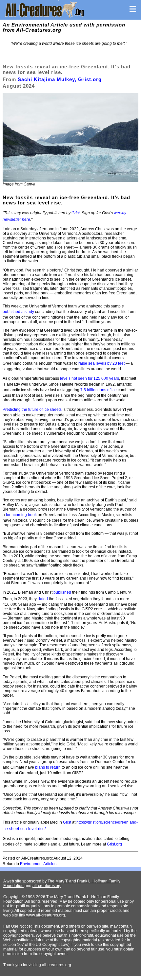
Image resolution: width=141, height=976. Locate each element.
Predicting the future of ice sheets (32, 409)
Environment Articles (38, 864)
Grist (75, 213)
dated (43, 599)
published (62, 592)
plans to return (48, 767)
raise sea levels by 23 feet (101, 363)
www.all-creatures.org (45, 915)
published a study (18, 311)
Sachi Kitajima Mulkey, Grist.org (60, 79)
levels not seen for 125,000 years (89, 378)
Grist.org (114, 844)
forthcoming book (21, 515)
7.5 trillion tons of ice (98, 390)
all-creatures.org (47, 885)
